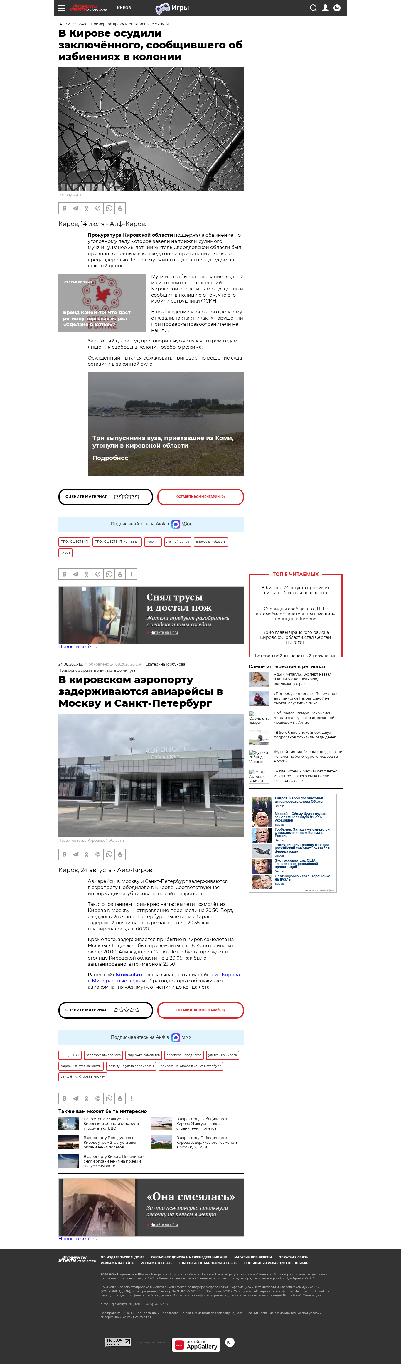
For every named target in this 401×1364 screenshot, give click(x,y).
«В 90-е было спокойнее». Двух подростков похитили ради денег (305, 734)
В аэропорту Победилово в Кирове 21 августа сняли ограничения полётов (201, 1123)
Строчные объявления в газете (208, 1263)
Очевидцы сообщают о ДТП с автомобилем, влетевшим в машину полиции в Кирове (295, 614)
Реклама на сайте (117, 1263)
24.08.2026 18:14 (72, 664)
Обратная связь (293, 1257)
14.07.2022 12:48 (72, 24)
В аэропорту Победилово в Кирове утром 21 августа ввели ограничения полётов (112, 1142)
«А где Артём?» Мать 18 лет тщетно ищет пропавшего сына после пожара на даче (306, 776)
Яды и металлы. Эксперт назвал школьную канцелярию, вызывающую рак (303, 679)
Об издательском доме (122, 1257)
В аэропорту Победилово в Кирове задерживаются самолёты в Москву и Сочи (207, 1142)
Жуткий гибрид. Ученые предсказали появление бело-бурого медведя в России (308, 756)
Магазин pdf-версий (253, 1257)
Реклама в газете (157, 1263)
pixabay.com (69, 194)
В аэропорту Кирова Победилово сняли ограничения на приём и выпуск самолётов (115, 1161)
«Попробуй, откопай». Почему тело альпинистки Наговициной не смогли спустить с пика (306, 698)
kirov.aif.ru (129, 974)
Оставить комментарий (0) (200, 497)
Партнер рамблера (151, 1342)
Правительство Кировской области (91, 840)
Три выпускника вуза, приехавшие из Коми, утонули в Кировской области (162, 441)
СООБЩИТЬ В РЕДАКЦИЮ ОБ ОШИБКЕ (276, 1263)
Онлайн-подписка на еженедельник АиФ (189, 1257)
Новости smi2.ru (77, 646)
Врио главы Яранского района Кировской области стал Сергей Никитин (295, 637)
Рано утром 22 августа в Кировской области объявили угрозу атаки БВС (111, 1123)
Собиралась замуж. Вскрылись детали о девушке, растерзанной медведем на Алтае (304, 718)
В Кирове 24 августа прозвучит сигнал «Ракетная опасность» (296, 590)
